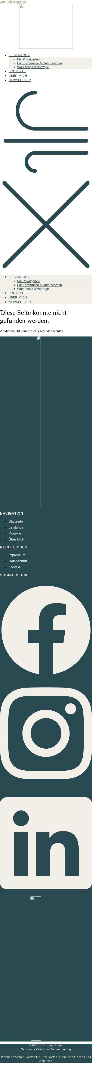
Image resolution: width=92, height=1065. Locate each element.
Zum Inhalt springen (13, 2)
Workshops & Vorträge (33, 67)
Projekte (17, 71)
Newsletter (20, 80)
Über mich (18, 75)
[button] (46, 178)
